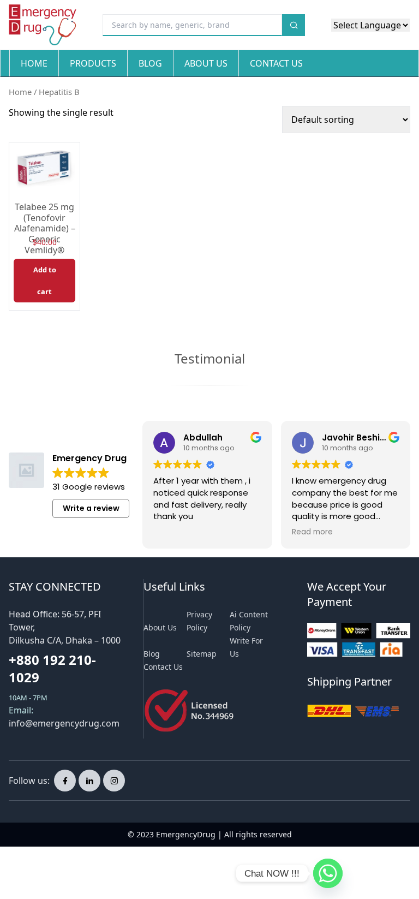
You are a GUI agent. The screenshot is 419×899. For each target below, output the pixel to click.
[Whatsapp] (328, 873)
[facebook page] (65, 780)
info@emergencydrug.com (64, 723)
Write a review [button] (91, 508)
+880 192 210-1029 (52, 668)
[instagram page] (114, 780)
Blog (150, 63)
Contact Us (276, 63)
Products (93, 63)
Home (34, 63)
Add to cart (44, 280)
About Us (206, 63)
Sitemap (202, 653)
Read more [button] (312, 532)
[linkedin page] (89, 780)
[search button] (293, 25)
